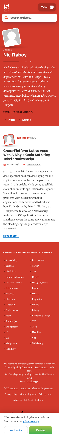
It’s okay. (40, 430)
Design (35, 277)
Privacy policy (11, 394)
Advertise (18, 400)
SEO (34, 321)
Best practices (38, 260)
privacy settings (31, 421)
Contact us (25, 388)
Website (26, 120)
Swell (29, 378)
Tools (34, 326)
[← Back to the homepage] (6, 7)
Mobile (35, 304)
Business (10, 266)
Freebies (10, 293)
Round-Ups (11, 321)
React (8, 315)
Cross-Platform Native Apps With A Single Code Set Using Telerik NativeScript (26, 155)
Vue (34, 337)
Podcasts (39, 400)
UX (7, 337)
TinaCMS (46, 374)
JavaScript (11, 304)
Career (35, 266)
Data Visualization (15, 277)
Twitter (11, 120)
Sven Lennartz (41, 367)
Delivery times (45, 394)
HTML (35, 293)
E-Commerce (12, 288)
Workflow (10, 349)
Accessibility (12, 260)
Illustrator (11, 299)
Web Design (38, 343)
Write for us (12, 388)
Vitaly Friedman (23, 367)
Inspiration (37, 299)
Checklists (11, 271)
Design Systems (40, 282)
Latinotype (33, 381)
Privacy (35, 310)
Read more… (11, 235)
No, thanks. (15, 430)
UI (7, 332)
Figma (35, 288)
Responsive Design (41, 315)
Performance (12, 310)
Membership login (28, 394)
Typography (12, 326)
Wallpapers (11, 343)
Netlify (38, 374)
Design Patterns (14, 282)
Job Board (28, 400)
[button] (52, 18)
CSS (34, 271)
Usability (36, 332)
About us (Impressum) (42, 388)
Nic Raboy (23, 137)
